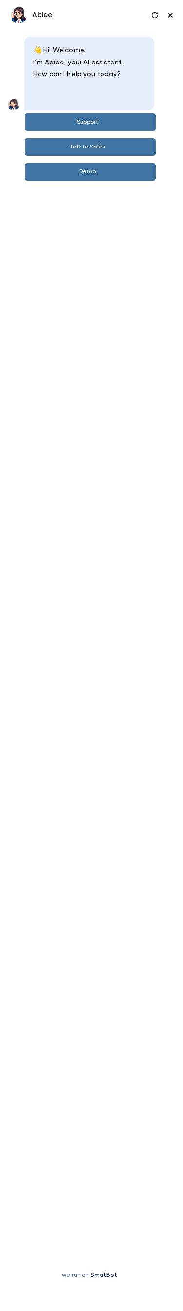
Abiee (42, 15)
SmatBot (103, 1275)
